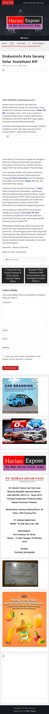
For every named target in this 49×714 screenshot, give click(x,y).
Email (4, 339)
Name (4, 330)
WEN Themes (31, 711)
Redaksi (24, 66)
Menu (25, 38)
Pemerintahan (13, 259)
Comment (6, 302)
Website (5, 348)
